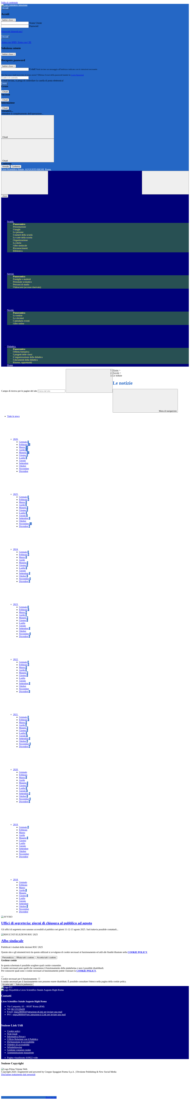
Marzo (23, 447)
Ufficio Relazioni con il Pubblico (22, 1039)
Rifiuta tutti (25, 957)
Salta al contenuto (9, 2)
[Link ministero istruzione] (14, 5)
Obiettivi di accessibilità (18, 1044)
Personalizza (8, 957)
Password (33, 26)
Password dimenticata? (12, 31)
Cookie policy (13, 1031)
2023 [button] (15, 604)
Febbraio (24, 444)
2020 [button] (15, 769)
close (4, 196)
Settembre (23, 463)
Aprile (23, 450)
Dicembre (23, 471)
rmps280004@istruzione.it (38, 1012)
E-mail (32, 69)
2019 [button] (15, 824)
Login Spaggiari (77, 75)
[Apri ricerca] (165, 182)
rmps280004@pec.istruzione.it (39, 1014)
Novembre (24, 468)
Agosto (22, 460)
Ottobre (22, 466)
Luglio (23, 458)
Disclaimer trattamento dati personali (18, 1074)
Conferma (16, 166)
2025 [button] (15, 494)
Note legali (12, 1034)
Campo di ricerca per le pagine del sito (19, 391)
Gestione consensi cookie (19, 1050)
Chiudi (5, 92)
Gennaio (24, 442)
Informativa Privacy (16, 1036)
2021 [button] (15, 714)
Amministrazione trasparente (20, 1052)
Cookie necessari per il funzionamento (19, 979)
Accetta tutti (46, 957)
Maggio (24, 452)
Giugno (23, 455)
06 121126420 (18, 1009)
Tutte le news (13, 416)
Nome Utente (35, 23)
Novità (116, 373)
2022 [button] (15, 659)
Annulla (5, 166)
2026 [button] (15, 439)
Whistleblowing (14, 1047)
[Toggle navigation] (24, 182)
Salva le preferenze (24, 984)
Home (115, 370)
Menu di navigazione (167, 411)
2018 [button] (15, 879)
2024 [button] (15, 549)
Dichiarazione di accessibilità (20, 1042)
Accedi (5, 8)
